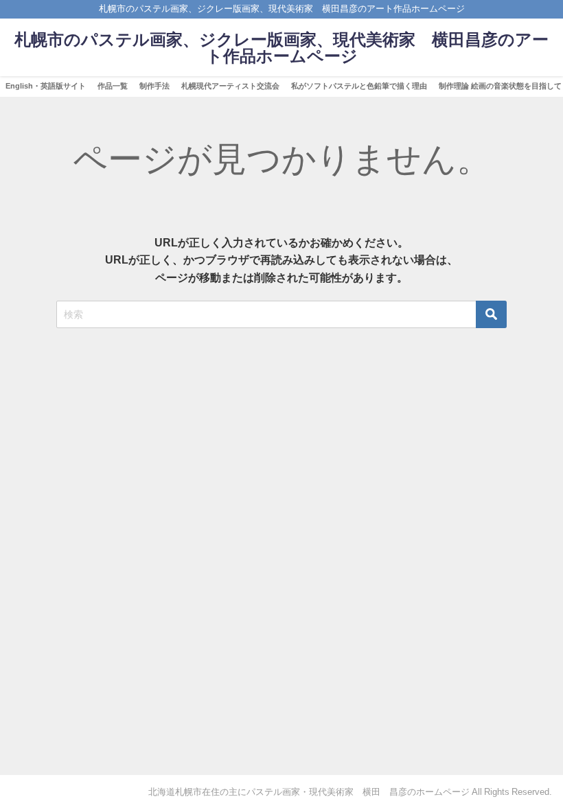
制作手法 (154, 86)
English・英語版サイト (45, 86)
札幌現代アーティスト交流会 (230, 86)
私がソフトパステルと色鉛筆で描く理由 (359, 86)
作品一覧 (112, 86)
